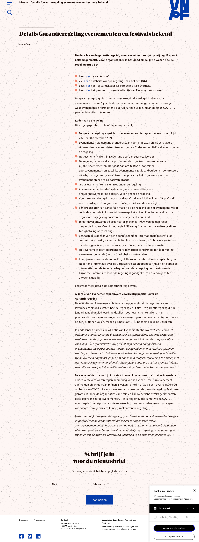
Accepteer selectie (174, 537)
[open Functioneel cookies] (194, 509)
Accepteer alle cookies (174, 528)
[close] (194, 490)
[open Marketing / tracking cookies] (194, 517)
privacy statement (184, 499)
